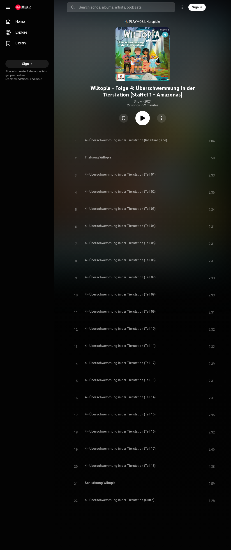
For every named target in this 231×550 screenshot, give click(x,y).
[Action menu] (161, 118)
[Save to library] (123, 118)
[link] (27, 21)
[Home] (23, 7)
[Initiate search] (72, 7)
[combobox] (127, 7)
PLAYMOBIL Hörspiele (144, 21)
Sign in (197, 7)
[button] (123, 118)
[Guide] (8, 7)
